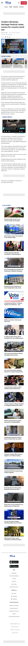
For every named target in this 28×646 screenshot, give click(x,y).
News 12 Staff (4, 32)
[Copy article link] (9, 37)
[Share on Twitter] (7, 37)
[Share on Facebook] (5, 37)
